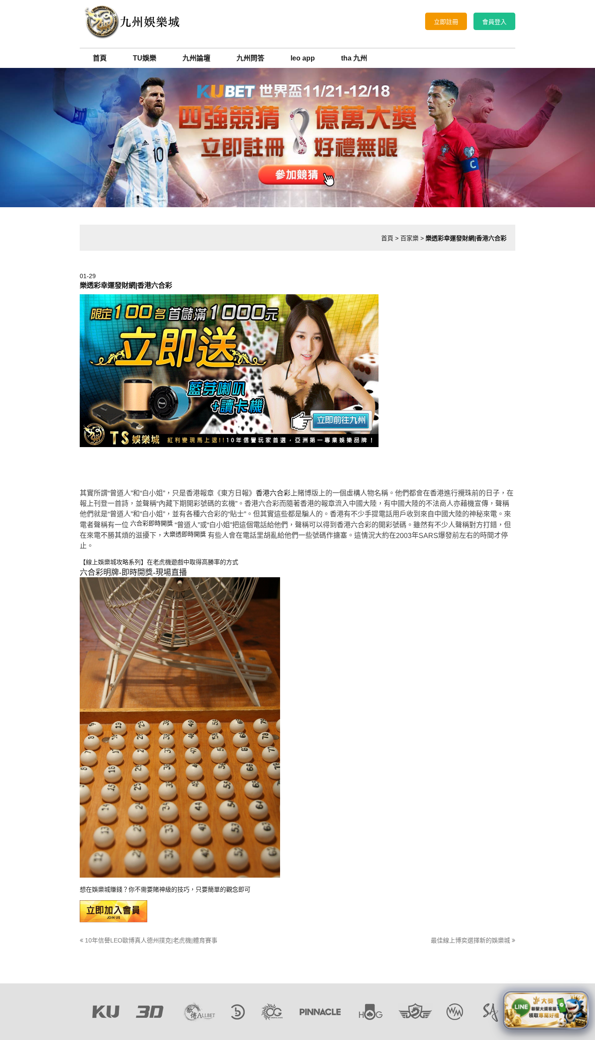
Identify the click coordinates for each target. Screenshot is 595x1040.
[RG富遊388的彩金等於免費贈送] (132, 21)
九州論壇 (196, 58)
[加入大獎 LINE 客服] (546, 1009)
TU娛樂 (144, 58)
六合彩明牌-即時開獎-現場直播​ (133, 572)
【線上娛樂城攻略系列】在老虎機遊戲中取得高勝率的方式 (159, 562)
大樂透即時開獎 (184, 534)
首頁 (100, 58)
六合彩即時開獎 (151, 523)
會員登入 (494, 21)
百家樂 (409, 238)
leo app (303, 58)
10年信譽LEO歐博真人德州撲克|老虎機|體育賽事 (150, 940)
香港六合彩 (273, 493)
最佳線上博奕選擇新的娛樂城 (471, 940)
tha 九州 (354, 58)
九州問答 (250, 58)
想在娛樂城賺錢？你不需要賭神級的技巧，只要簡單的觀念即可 (165, 889)
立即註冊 (446, 21)
